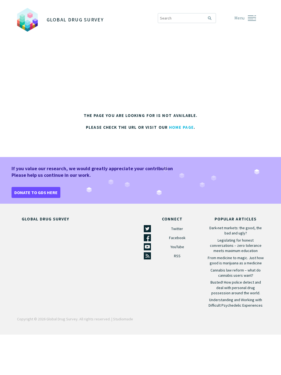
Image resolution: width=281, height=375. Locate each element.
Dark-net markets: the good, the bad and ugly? (235, 230)
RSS (177, 255)
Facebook (177, 237)
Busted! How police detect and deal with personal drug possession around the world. (235, 287)
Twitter (177, 228)
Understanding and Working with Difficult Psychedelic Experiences (236, 302)
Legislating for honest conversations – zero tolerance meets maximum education (236, 245)
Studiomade (123, 319)
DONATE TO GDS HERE (36, 192)
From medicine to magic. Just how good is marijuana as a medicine (236, 260)
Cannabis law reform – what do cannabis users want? (235, 273)
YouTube (177, 246)
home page (181, 127)
